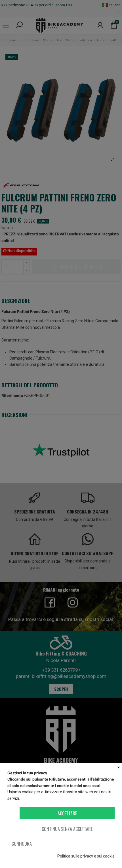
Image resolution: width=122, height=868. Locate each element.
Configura (22, 843)
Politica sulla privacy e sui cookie (86, 856)
